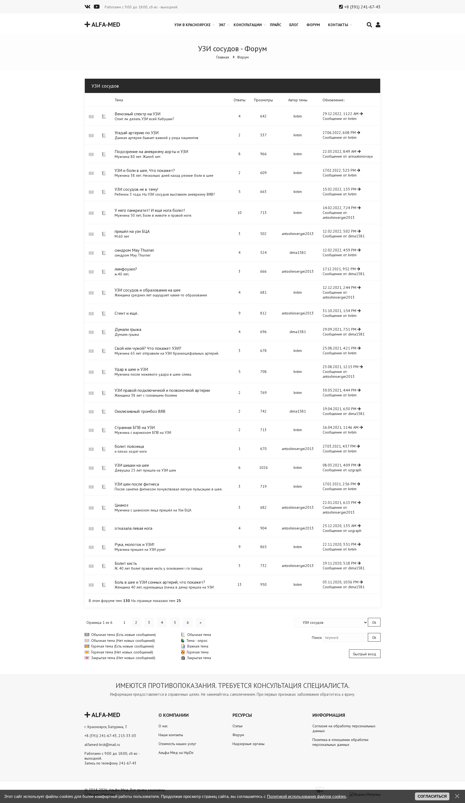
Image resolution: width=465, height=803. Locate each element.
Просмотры (263, 100)
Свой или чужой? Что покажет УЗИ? (148, 348)
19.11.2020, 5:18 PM (340, 563)
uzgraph (354, 470)
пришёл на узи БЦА (132, 231)
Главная (222, 57)
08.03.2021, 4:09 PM (340, 465)
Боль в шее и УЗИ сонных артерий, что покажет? (160, 582)
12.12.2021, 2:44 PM (340, 287)
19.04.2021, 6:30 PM (340, 408)
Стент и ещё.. (127, 313)
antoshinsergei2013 (339, 217)
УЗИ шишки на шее (132, 465)
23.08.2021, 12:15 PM (341, 366)
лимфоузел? (126, 269)
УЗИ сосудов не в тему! (136, 189)
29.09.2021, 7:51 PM (340, 329)
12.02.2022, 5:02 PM (340, 231)
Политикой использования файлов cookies (306, 796)
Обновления (333, 100)
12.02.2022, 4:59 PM (340, 250)
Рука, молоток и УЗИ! (134, 544)
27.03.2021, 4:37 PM (340, 446)
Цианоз (121, 505)
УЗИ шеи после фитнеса (137, 484)
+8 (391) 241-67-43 (362, 6)
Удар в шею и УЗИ (131, 369)
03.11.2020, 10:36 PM (341, 582)
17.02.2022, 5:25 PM (340, 170)
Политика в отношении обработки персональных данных (340, 742)
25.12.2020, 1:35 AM (340, 525)
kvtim (298, 116)
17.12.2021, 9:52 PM (340, 268)
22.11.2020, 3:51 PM (340, 544)
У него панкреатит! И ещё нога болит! (150, 210)
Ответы (239, 100)
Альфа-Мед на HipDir (176, 752)
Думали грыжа (128, 329)
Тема (119, 100)
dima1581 (356, 236)
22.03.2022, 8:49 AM (340, 151)
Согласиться (432, 796)
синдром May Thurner (134, 250)
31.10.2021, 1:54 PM (340, 310)
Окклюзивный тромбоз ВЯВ (140, 411)
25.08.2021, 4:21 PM (340, 348)
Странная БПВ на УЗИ (135, 427)
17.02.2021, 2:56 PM (340, 484)
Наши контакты (170, 734)
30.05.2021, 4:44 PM (340, 390)
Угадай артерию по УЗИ (136, 132)
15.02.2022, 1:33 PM (340, 189)
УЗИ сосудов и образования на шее (148, 290)
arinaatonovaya (360, 156)
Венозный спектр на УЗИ (137, 113)
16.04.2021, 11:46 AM (341, 427)
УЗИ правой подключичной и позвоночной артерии (162, 390)
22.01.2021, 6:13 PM (340, 502)
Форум (243, 57)
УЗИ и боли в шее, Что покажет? (145, 170)
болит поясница (129, 446)
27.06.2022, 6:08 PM (340, 132)
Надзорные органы (248, 743)
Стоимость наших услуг (177, 743)
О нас (163, 726)
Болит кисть (126, 563)
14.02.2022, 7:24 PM (340, 207)
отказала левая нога (133, 528)
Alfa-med (105, 24)
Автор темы (297, 100)
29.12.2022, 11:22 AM (341, 113)
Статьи (237, 726)
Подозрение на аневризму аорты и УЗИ (151, 151)
